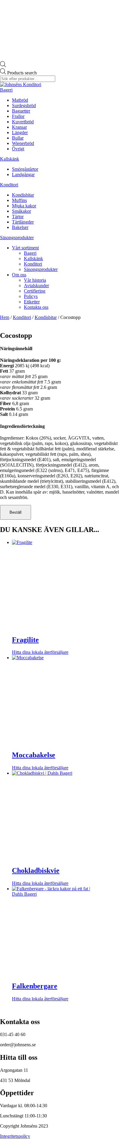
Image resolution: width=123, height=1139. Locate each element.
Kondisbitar (23, 194)
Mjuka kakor (24, 205)
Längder (20, 132)
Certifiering (34, 290)
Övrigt (18, 148)
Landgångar (23, 174)
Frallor (18, 116)
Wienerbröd (23, 143)
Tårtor (18, 216)
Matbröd (20, 100)
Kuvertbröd (23, 121)
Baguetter (21, 110)
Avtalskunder (36, 285)
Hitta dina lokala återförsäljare (40, 652)
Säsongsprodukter (17, 237)
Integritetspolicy (15, 1136)
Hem (4, 317)
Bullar (18, 137)
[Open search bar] (3, 65)
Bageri (6, 89)
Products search (22, 72)
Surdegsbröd (24, 105)
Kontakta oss (36, 307)
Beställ (15, 512)
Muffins (19, 200)
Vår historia (35, 280)
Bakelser (20, 227)
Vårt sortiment (25, 247)
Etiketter (32, 301)
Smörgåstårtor (25, 169)
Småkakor (21, 211)
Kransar (19, 127)
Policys (31, 296)
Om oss (19, 274)
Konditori (9, 184)
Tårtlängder (23, 221)
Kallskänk (9, 158)
